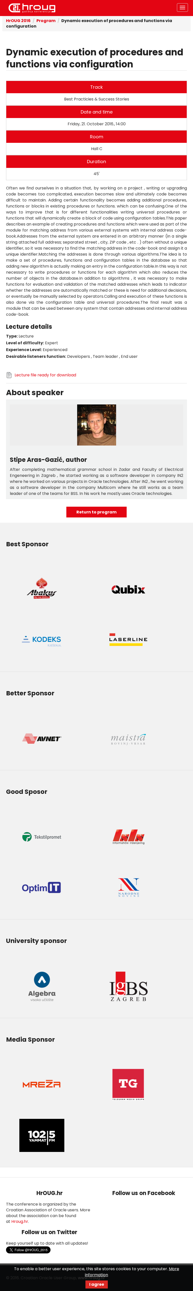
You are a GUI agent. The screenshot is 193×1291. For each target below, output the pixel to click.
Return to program (96, 512)
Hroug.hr (19, 1221)
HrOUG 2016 (32, 8)
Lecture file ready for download (45, 375)
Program (46, 21)
